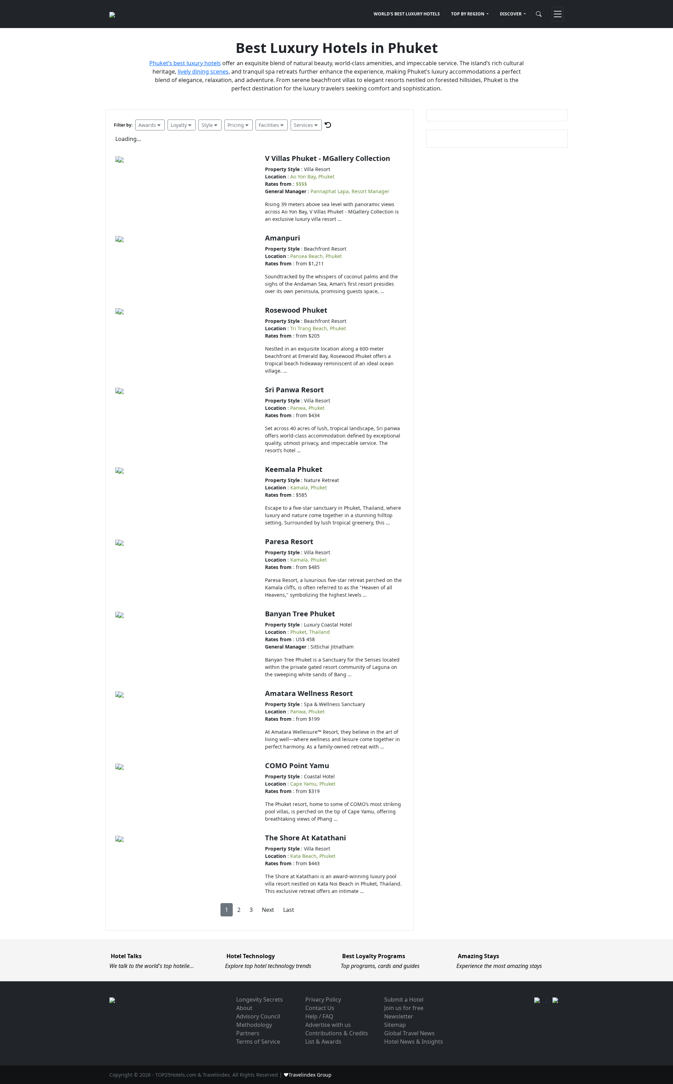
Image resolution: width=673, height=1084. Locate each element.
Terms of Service (258, 1041)
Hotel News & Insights (413, 1041)
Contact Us (319, 1008)
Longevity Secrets (259, 999)
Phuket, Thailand (310, 632)
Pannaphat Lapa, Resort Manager (350, 191)
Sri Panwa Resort (294, 389)
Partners (247, 1033)
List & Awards (323, 1041)
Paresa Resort (289, 541)
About (244, 1008)
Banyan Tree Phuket (300, 613)
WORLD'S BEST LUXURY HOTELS (407, 14)
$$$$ (301, 184)
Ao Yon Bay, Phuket (312, 176)
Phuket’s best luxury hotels (185, 63)
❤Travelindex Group (308, 1074)
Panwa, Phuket (307, 408)
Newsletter (398, 1016)
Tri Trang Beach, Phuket (318, 328)
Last (288, 910)
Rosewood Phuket (296, 310)
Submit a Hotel (403, 999)
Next (268, 910)
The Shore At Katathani (305, 837)
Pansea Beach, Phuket (316, 256)
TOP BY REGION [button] (468, 14)
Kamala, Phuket (308, 487)
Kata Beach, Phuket (312, 856)
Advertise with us (328, 1025)
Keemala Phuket (293, 469)
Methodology (254, 1025)
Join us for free (403, 1008)
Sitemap (395, 1025)
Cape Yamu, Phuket (312, 783)
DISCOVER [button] (511, 14)
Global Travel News (409, 1033)
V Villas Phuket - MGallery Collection (327, 158)
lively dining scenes (203, 71)
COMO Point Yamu (297, 765)
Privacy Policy (323, 999)
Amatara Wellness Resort (309, 693)
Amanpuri (282, 238)
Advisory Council (258, 1016)
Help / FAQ (319, 1016)
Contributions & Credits (336, 1033)
